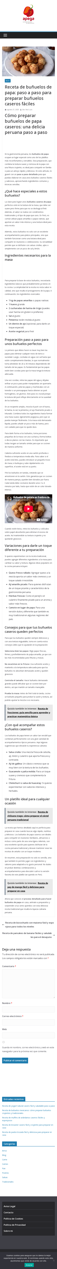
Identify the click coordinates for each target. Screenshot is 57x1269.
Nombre (7, 1003)
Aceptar (29, 1265)
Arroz (4, 1150)
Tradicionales (8, 1181)
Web (4, 1029)
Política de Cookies (13, 1218)
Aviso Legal (9, 1206)
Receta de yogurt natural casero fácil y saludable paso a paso (28, 1106)
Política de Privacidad (15, 1224)
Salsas (5, 1177)
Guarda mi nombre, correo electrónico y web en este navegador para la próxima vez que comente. (28, 1049)
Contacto (8, 1212)
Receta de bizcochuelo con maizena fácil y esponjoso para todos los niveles (29, 924)
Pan (3, 1168)
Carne (4, 1159)
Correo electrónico (12, 1016)
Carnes (5, 1164)
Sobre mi (8, 1230)
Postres (5, 1173)
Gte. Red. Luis (27, 109)
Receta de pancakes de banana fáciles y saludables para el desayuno (27, 935)
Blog (8, 81)
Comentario (9, 966)
